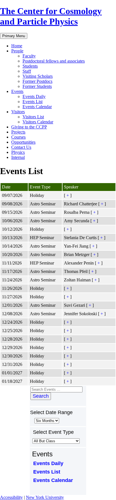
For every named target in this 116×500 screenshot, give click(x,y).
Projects (18, 132)
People (17, 50)
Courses (18, 137)
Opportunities (23, 142)
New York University (45, 497)
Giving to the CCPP (29, 127)
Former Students (37, 86)
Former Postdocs (37, 81)
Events (17, 91)
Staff (27, 71)
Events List (33, 101)
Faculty (29, 56)
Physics (18, 152)
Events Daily (34, 96)
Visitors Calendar (38, 121)
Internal (18, 157)
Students (30, 66)
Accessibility (11, 497)
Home (16, 45)
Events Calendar (37, 106)
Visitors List (33, 116)
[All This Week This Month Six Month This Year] (46, 420)
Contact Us (21, 147)
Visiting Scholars (38, 76)
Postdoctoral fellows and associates (54, 61)
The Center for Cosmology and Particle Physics (51, 16)
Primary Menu (13, 36)
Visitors (18, 111)
